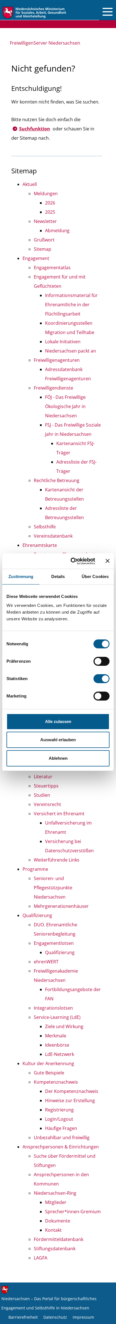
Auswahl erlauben (58, 739)
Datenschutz (55, 1317)
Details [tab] (58, 576)
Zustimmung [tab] (21, 576)
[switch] (101, 661)
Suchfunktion (34, 129)
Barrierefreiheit (23, 1317)
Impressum (83, 1317)
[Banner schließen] (108, 561)
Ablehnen (58, 758)
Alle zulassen (58, 721)
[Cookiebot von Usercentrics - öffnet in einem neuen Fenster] (71, 561)
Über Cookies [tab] (95, 576)
